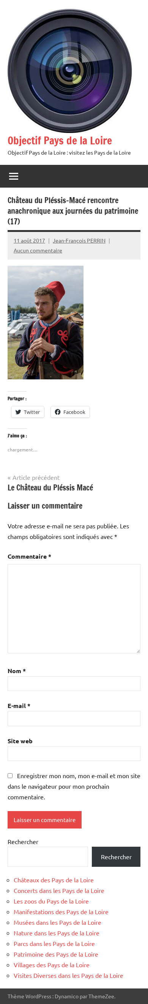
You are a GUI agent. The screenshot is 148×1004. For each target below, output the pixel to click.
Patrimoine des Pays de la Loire (56, 954)
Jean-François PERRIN (79, 240)
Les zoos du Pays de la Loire (51, 901)
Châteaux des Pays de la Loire (54, 879)
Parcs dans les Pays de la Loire (54, 943)
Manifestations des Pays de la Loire (61, 911)
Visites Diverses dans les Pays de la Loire (68, 975)
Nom (17, 671)
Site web (20, 741)
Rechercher (23, 841)
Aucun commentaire (38, 250)
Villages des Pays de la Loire (52, 964)
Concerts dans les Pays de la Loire (59, 890)
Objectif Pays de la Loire (60, 140)
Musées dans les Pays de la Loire (57, 922)
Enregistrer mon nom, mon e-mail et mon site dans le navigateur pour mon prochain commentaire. (74, 786)
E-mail (19, 706)
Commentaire (29, 556)
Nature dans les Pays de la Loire (56, 933)
